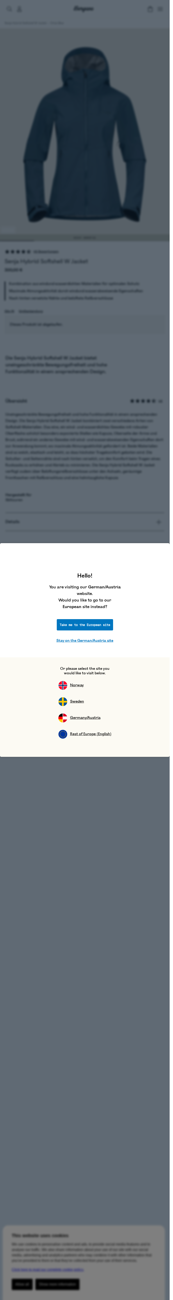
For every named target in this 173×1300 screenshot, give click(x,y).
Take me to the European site (85, 625)
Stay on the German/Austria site (84, 640)
